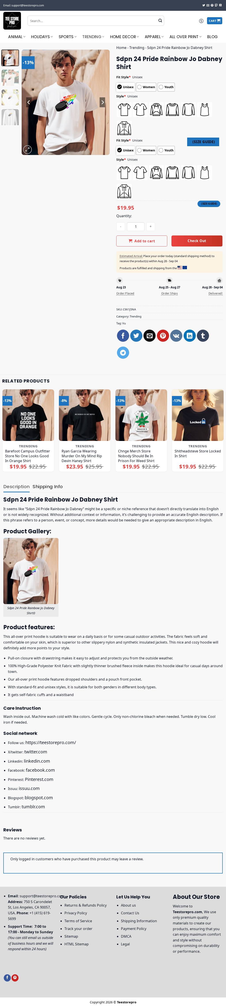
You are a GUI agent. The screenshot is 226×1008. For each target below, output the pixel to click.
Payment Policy (133, 928)
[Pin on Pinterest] (163, 336)
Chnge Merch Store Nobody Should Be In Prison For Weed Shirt (136, 456)
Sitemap (71, 936)
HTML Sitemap (76, 944)
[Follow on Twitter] (203, 5)
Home (121, 47)
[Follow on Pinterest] (212, 5)
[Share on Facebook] (123, 336)
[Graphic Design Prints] (12, 21)
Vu (124, 323)
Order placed (125, 293)
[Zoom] (27, 149)
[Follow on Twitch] (216, 5)
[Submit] (160, 20)
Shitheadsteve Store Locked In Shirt (198, 453)
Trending (91, 36)
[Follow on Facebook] (7, 978)
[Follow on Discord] (220, 5)
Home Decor (123, 36)
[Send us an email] (208, 5)
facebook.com (40, 770)
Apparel (153, 36)
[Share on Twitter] (136, 336)
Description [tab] (16, 486)
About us (128, 905)
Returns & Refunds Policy (85, 905)
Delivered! (216, 293)
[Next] (102, 102)
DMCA (126, 936)
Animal (15, 36)
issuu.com (29, 788)
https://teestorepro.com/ (50, 742)
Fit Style (123, 77)
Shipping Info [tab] (48, 486)
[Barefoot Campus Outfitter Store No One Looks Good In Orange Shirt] (28, 415)
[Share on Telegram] (123, 353)
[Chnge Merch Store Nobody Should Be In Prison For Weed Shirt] (141, 415)
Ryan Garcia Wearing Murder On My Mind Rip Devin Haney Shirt (82, 456)
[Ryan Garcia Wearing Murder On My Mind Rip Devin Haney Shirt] (85, 415)
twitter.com (35, 752)
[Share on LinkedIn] (190, 336)
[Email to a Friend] (149, 336)
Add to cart (144, 241)
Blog (212, 36)
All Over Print (184, 36)
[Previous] (29, 102)
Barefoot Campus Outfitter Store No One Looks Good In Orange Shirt (27, 456)
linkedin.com (37, 761)
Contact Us (130, 913)
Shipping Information (139, 920)
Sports (66, 36)
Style (121, 96)
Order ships (169, 293)
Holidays (40, 36)
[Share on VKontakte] (176, 336)
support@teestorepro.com (42, 896)
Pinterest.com (39, 779)
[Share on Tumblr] (203, 336)
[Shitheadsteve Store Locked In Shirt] (198, 415)
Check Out (197, 240)
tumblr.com (33, 807)
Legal (125, 944)
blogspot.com (39, 798)
